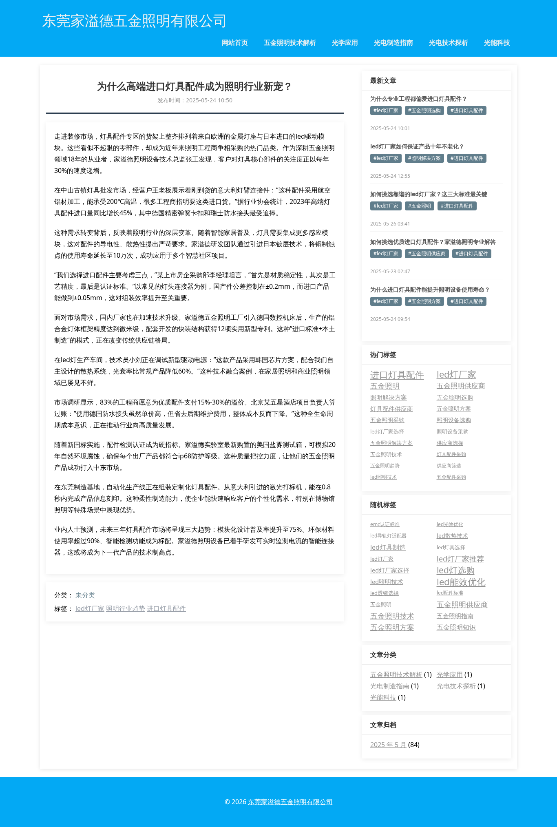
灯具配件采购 (451, 454)
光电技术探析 (448, 42)
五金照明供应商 (461, 385)
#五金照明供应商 (427, 253)
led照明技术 (383, 476)
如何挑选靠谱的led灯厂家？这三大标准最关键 (428, 194)
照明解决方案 (388, 397)
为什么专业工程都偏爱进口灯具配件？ (418, 98)
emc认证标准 (385, 524)
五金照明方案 (454, 408)
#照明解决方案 (424, 158)
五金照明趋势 (385, 465)
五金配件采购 (451, 476)
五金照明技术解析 (290, 42)
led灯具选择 (451, 547)
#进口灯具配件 (467, 110)
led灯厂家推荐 (460, 559)
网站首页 (235, 42)
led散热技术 (452, 536)
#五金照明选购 (424, 110)
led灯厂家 (89, 608)
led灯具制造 (388, 547)
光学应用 (345, 42)
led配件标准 (450, 592)
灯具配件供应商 (391, 409)
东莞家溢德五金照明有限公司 (290, 801)
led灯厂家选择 (387, 431)
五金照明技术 (386, 454)
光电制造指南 (393, 42)
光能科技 (497, 42)
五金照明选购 (455, 397)
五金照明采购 (387, 420)
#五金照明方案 (424, 301)
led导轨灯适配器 (388, 535)
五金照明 (385, 386)
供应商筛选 (449, 465)
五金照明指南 (455, 616)
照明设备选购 (454, 420)
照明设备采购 (453, 431)
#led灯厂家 (386, 110)
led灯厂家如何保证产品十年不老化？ (417, 146)
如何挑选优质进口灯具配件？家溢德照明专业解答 (433, 241)
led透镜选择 (384, 593)
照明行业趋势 (125, 608)
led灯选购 (456, 570)
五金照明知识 (456, 627)
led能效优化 (461, 581)
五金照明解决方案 (391, 443)
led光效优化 (450, 524)
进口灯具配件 (166, 608)
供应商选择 (450, 443)
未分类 (85, 594)
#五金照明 (419, 205)
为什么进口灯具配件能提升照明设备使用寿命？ (430, 289)
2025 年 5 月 (388, 744)
